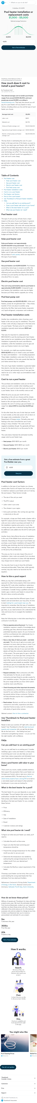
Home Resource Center (14, 78)
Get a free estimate (18, 47)
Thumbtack (4, 78)
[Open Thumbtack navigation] (4, 2)
